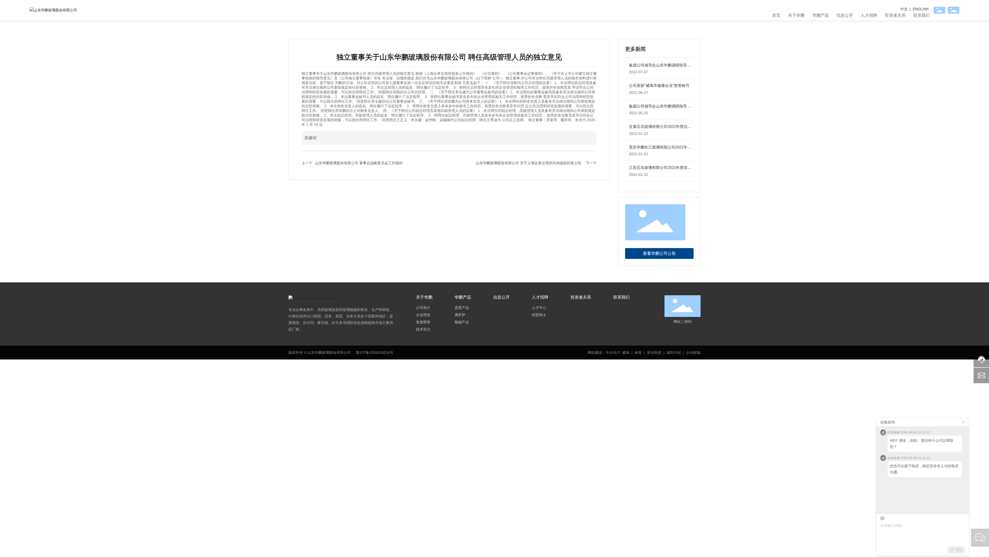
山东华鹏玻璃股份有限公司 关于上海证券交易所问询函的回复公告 (528, 163)
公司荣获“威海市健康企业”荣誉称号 (659, 85)
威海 (625, 352)
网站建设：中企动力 (604, 352)
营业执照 (654, 352)
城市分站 (674, 352)
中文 (904, 9)
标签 (638, 352)
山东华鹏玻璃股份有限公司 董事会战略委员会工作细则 (359, 163)
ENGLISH (920, 9)
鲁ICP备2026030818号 (374, 352)
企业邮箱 (693, 352)
